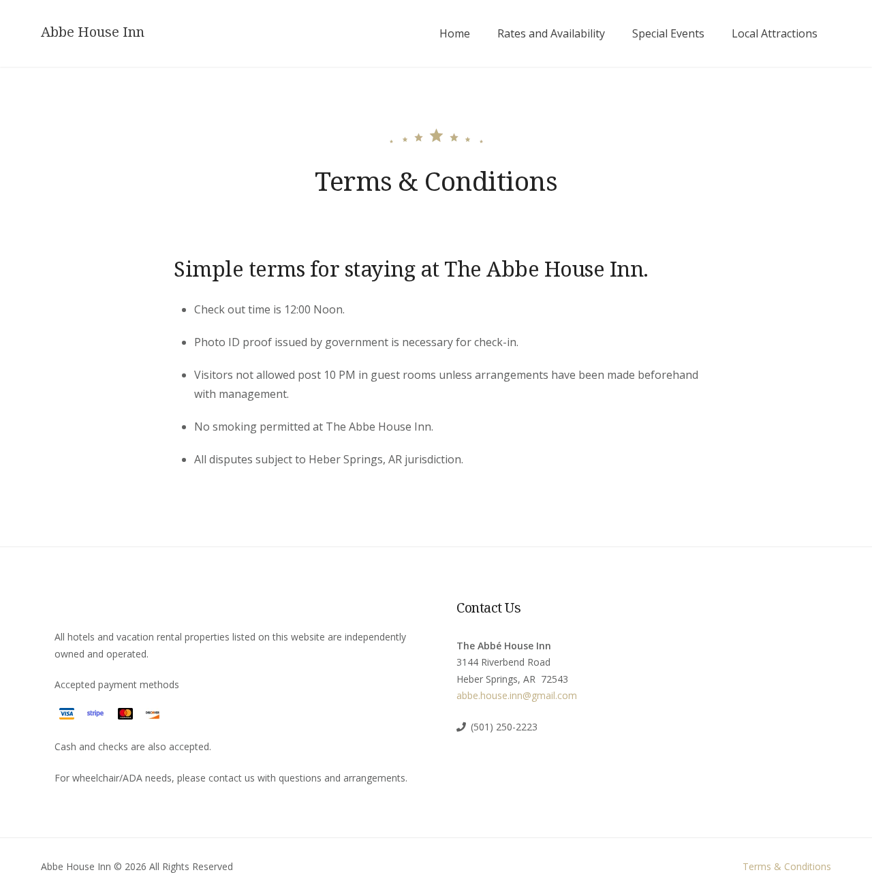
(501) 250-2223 (504, 726)
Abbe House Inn (92, 32)
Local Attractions (775, 33)
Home (454, 33)
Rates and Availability (551, 33)
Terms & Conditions (787, 866)
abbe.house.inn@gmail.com (516, 695)
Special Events (668, 33)
